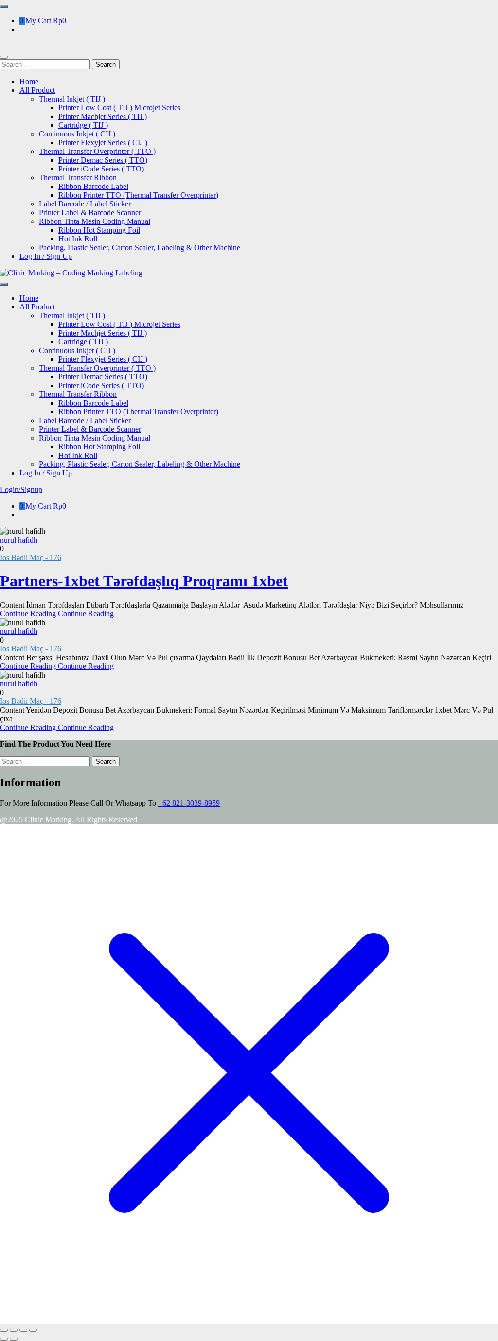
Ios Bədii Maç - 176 (30, 557)
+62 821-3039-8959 (189, 803)
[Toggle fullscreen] (14, 1330)
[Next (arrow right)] (14, 1339)
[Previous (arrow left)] (4, 1339)
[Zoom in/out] (4, 1330)
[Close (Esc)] (33, 1330)
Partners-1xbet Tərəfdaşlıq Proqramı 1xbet (144, 581)
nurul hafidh (18, 540)
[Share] (23, 1330)
